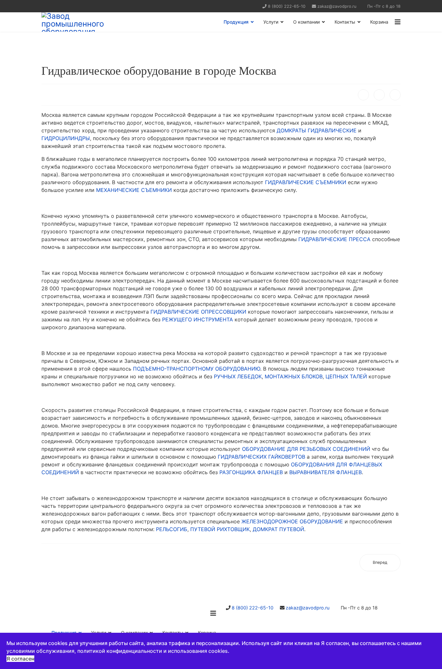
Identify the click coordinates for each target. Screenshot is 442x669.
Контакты (345, 22)
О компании (306, 22)
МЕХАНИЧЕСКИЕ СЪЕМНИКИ (134, 190)
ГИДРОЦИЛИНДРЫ (65, 138)
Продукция (236, 22)
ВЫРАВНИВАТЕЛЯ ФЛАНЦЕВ (325, 472)
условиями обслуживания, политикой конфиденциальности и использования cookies (117, 651)
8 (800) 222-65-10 (286, 6)
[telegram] (52, 6)
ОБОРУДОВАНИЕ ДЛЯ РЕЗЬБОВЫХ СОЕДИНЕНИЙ (306, 449)
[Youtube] (60, 6)
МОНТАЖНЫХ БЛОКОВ (294, 376)
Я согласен (20, 658)
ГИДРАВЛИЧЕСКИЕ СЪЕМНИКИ (305, 182)
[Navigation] (398, 22)
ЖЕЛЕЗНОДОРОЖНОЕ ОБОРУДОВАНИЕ (292, 521)
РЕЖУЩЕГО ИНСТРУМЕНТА (197, 319)
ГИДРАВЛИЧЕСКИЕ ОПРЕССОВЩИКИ (198, 311)
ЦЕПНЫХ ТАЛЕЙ (346, 376)
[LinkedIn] (395, 94)
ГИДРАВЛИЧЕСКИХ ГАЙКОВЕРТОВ (261, 456)
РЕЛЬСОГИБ (171, 529)
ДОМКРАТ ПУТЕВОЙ (278, 529)
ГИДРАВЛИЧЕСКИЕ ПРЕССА (334, 239)
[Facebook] (363, 94)
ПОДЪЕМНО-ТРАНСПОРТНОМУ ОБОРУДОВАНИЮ (196, 368)
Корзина (379, 22)
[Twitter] (379, 94)
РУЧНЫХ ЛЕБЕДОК (238, 376)
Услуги (270, 22)
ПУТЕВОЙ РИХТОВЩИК (220, 529)
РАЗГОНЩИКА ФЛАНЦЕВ (251, 472)
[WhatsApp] (44, 6)
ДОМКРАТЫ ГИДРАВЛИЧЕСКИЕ (317, 130)
